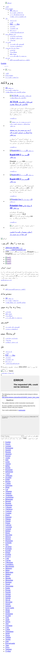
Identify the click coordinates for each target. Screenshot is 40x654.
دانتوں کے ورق (16, 12)
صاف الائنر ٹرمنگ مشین (15, 92)
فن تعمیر (14, 28)
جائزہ (12, 50)
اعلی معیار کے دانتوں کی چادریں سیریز (21, 233)
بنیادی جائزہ (16, 36)
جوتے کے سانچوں (17, 32)
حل (6, 18)
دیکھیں (13, 118)
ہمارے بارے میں (12, 48)
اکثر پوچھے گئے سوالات (20, 60)
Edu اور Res (15, 24)
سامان (12, 40)
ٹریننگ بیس (10, 34)
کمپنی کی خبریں (17, 44)
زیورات (13, 30)
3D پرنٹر (14, 10)
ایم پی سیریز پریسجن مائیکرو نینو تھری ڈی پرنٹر (21, 132)
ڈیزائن (13, 20)
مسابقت (13, 54)
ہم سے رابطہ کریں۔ (18, 56)
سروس (7, 58)
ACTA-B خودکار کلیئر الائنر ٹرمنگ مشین (21, 103)
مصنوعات (9, 8)
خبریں (8, 42)
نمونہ (12, 26)
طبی (11, 22)
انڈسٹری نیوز (16, 46)
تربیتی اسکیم (16, 38)
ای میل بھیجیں (7, 373)
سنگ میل (13, 52)
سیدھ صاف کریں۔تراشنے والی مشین (18, 15)
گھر (7, 6)
